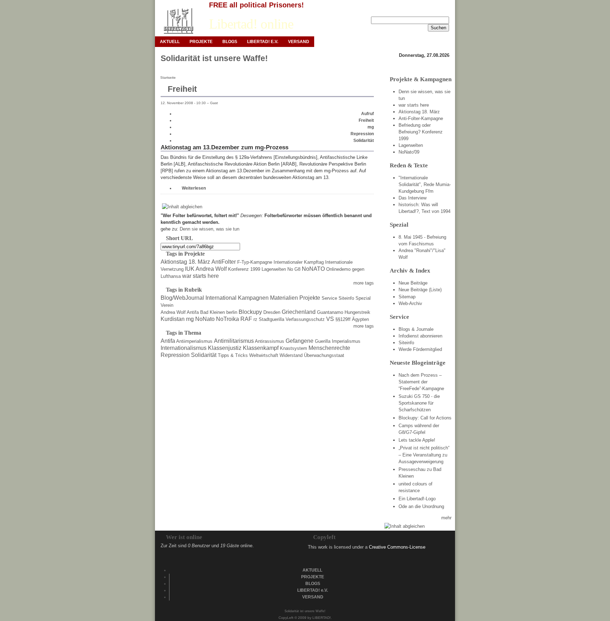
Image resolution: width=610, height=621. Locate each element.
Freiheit (366, 120)
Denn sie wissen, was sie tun (209, 229)
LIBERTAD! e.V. (262, 41)
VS (330, 319)
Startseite (168, 77)
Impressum (398, 10)
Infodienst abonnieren (420, 336)
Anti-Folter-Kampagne (421, 118)
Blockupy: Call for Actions (425, 417)
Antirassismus (269, 341)
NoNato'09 (409, 152)
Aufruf (367, 113)
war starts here (200, 276)
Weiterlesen (194, 188)
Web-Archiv (410, 303)
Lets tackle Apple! (417, 440)
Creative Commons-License (397, 547)
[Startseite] (178, 21)
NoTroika (227, 319)
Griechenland (299, 312)
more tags (363, 283)
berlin (231, 312)
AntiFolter (223, 262)
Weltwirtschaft (263, 355)
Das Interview (412, 198)
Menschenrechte (329, 348)
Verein (167, 305)
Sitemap (407, 296)
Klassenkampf (261, 348)
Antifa (193, 312)
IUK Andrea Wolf (206, 269)
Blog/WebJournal (182, 298)
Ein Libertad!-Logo (417, 498)
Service (329, 298)
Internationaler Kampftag (299, 262)
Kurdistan (173, 319)
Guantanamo (330, 312)
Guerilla (322, 341)
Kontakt (424, 10)
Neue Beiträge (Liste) (420, 289)
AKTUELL (170, 41)
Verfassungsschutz (305, 319)
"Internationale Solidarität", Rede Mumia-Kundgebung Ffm (425, 184)
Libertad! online (251, 24)
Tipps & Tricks (233, 355)
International (221, 298)
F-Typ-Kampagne (254, 262)
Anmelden (370, 10)
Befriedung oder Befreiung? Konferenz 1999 (421, 132)
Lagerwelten (274, 269)
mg (370, 127)
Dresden (271, 312)
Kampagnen (253, 298)
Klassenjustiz (224, 348)
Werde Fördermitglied (420, 349)
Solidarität (363, 140)
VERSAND (298, 41)
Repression (362, 133)
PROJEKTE (201, 41)
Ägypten (360, 319)
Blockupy (250, 312)
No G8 (293, 269)
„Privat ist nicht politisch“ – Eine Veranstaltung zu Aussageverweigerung (424, 454)
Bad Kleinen (212, 312)
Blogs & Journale (416, 329)
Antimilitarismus (234, 341)
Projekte (309, 298)
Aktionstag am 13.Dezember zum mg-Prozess (224, 147)
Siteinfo (346, 298)
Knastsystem (293, 348)
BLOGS (229, 41)
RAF (246, 319)
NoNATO (313, 269)
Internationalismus (184, 348)
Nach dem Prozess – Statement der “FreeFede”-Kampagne (421, 381)
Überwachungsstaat (324, 355)
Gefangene (299, 341)
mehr (446, 517)
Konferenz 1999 (244, 269)
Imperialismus (346, 341)
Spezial (363, 298)
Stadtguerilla (271, 319)
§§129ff (343, 319)
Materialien (284, 298)
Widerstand (291, 355)
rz (255, 319)
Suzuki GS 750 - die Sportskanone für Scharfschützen (419, 403)
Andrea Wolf (173, 312)
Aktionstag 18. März (185, 262)
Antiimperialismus (194, 341)
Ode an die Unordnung (421, 506)
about (443, 10)
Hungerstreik (357, 312)
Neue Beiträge (413, 283)
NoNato (205, 319)
